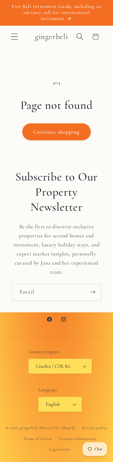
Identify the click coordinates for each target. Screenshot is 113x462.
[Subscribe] (93, 292)
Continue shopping (56, 132)
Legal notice (60, 449)
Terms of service (38, 438)
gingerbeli (29, 427)
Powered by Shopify (57, 427)
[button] (15, 37)
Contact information (77, 438)
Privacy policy (95, 427)
